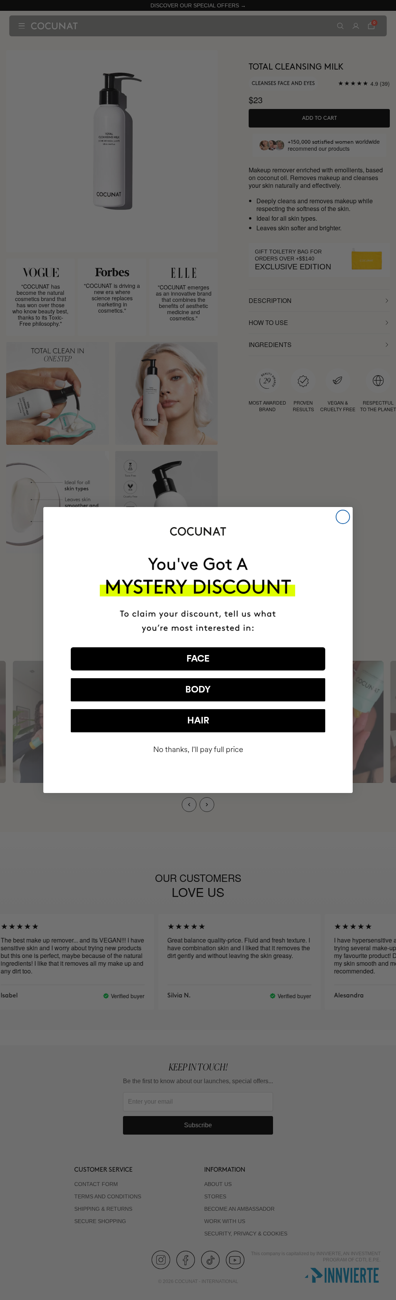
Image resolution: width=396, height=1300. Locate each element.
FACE (198, 659)
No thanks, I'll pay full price (198, 749)
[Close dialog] (343, 517)
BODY (198, 689)
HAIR (198, 720)
